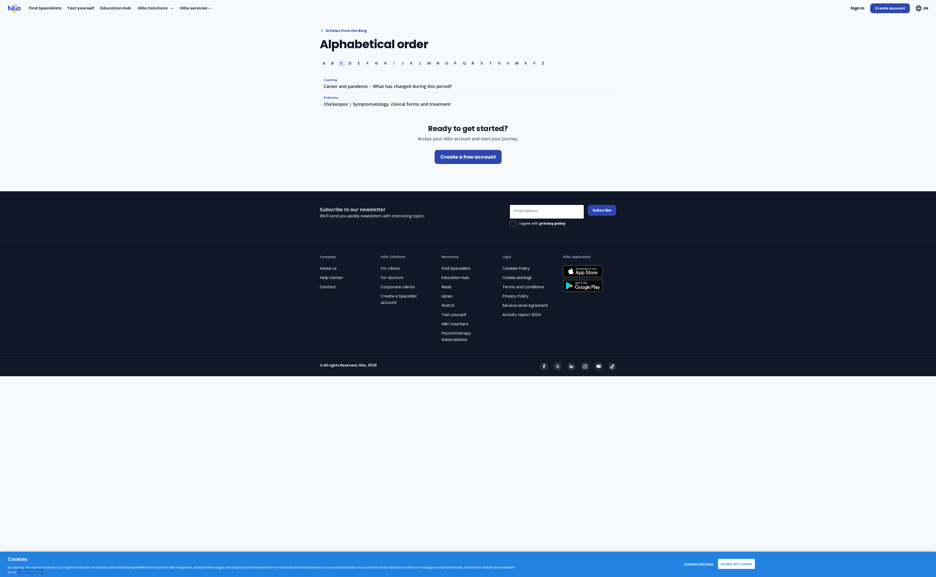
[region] (468, 564)
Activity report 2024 (521, 314)
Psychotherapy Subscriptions (456, 336)
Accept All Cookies (736, 564)
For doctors (392, 277)
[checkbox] (538, 224)
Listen (446, 296)
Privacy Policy (515, 296)
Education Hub (455, 277)
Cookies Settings (698, 564)
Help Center (331, 277)
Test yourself (453, 314)
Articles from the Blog (346, 30)
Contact (328, 287)
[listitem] (468, 84)
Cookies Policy (516, 268)
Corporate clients (398, 287)
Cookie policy (30, 572)
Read (446, 287)
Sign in (857, 8)
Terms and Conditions (523, 287)
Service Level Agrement (525, 305)
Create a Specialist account (399, 299)
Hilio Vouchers (454, 324)
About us (328, 268)
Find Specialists (455, 268)
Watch (447, 305)
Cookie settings (517, 277)
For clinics (390, 268)
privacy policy (552, 223)
